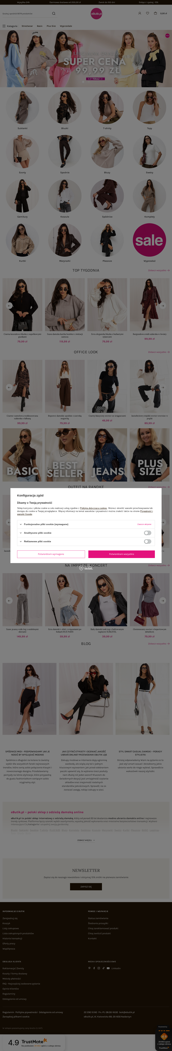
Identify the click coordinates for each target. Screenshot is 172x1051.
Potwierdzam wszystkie (121, 554)
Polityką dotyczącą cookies (93, 508)
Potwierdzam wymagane (51, 554)
